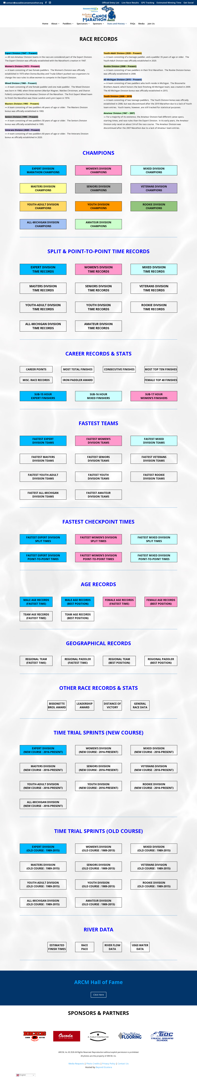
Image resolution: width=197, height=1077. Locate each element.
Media (141, 24)
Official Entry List (110, 3)
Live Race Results (130, 3)
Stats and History (116, 24)
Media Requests (76, 1063)
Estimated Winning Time (169, 3)
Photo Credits (93, 1063)
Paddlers (67, 24)
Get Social (189, 3)
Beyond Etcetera (104, 1067)
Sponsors (97, 24)
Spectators (82, 24)
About (54, 24)
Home (45, 24)
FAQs (132, 24)
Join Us (151, 24)
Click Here (98, 994)
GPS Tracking (147, 3)
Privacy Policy (108, 1063)
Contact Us (123, 1063)
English (22, 1075)
